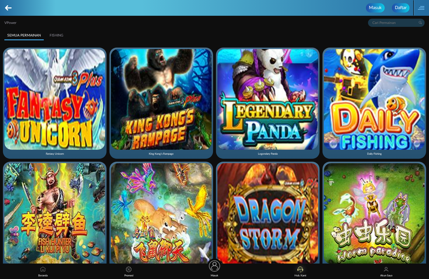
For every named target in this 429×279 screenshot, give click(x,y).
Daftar (401, 8)
